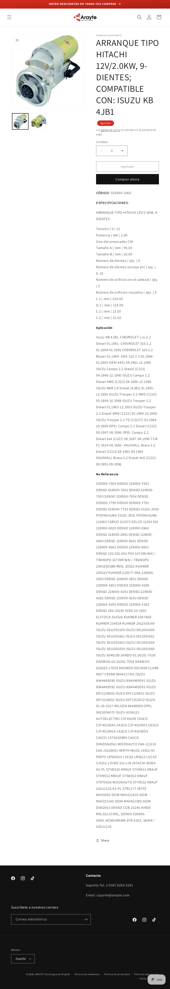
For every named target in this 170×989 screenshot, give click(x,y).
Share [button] (105, 840)
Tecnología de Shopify (57, 974)
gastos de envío (110, 129)
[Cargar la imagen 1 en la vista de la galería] (20, 121)
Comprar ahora (127, 179)
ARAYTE (39, 974)
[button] (9, 17)
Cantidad (102, 142)
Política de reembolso (87, 974)
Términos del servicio (146, 974)
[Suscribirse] (86, 919)
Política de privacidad (117, 974)
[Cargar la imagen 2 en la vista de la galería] (39, 121)
